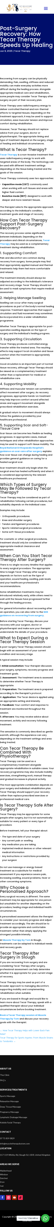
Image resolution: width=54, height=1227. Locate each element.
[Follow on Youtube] (14, 1197)
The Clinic (4, 1075)
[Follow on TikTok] (20, 1197)
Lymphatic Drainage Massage (13, 1117)
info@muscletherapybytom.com (15, 1143)
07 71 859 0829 (7, 1138)
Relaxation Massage (9, 1101)
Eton (2, 1182)
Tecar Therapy (22, 51)
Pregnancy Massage (9, 1112)
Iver (2, 1186)
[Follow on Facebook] (2, 1197)
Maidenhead (6, 1170)
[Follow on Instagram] (8, 1197)
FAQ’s (3, 1080)
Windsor (4, 1174)
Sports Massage (7, 1096)
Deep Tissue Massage (10, 1106)
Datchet (4, 1178)
